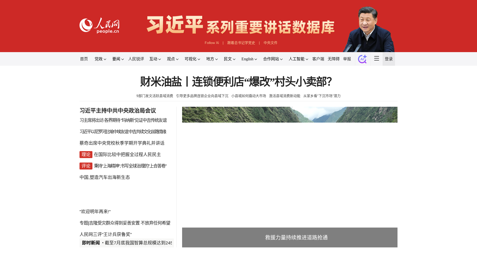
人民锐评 (136, 59)
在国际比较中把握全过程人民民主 (127, 154)
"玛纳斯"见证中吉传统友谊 (143, 120)
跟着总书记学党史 (241, 43)
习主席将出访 (91, 120)
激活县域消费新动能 (284, 96)
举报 (347, 59)
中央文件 (271, 43)
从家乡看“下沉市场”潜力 (322, 96)
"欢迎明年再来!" (95, 211)
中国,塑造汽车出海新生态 (105, 177)
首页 (84, 59)
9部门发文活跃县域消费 (154, 96)
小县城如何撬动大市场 (248, 96)
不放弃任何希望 (155, 223)
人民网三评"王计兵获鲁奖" (106, 234)
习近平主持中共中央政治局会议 (118, 110)
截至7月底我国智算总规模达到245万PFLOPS (150, 242)
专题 (84, 223)
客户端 (318, 59)
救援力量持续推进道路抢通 (296, 237)
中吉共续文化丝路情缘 (147, 131)
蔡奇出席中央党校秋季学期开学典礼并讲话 (122, 143)
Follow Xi (212, 43)
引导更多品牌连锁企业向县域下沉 (202, 96)
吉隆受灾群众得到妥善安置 (114, 223)
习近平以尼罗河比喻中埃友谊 (104, 131)
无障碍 (334, 59)
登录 (389, 59)
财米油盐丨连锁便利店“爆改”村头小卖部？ (238, 82)
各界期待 (112, 120)
